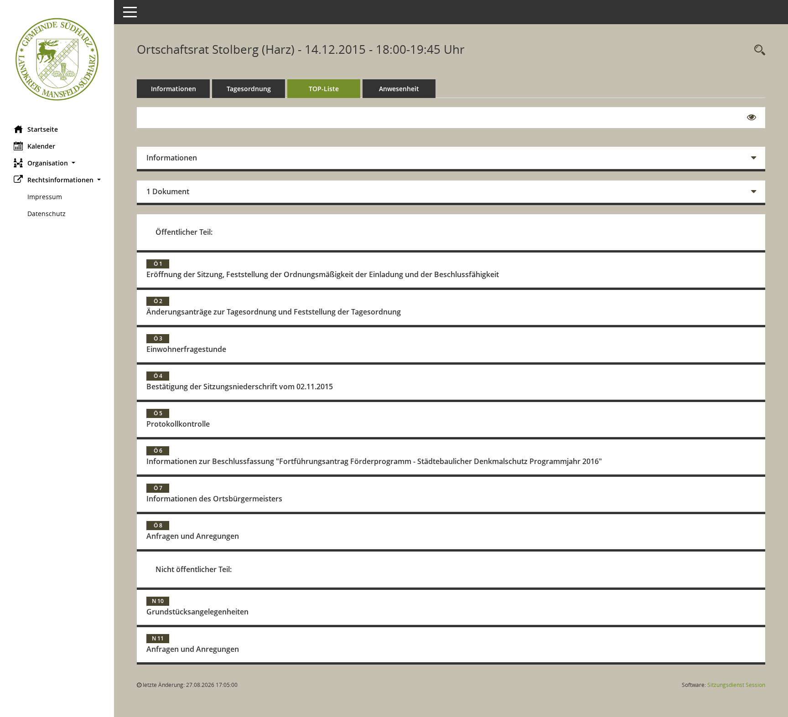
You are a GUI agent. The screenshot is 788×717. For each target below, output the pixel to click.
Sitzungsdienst (736, 685)
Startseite (42, 129)
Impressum (44, 196)
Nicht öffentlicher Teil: (194, 569)
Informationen (173, 88)
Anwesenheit (399, 88)
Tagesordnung (249, 88)
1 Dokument (167, 191)
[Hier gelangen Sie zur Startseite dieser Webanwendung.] (57, 59)
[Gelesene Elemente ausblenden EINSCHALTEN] (751, 117)
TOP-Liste (324, 88)
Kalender (41, 146)
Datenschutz (46, 213)
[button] (57, 163)
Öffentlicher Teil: (184, 232)
